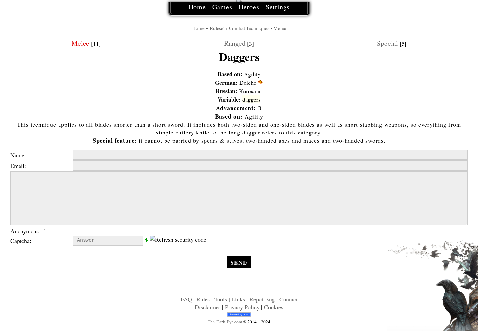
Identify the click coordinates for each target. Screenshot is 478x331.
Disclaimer (207, 307)
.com (225, 322)
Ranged (235, 43)
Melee (279, 28)
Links (238, 299)
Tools (220, 299)
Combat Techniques (249, 28)
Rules (203, 299)
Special (387, 43)
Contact (288, 299)
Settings (278, 7)
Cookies (273, 307)
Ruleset (217, 28)
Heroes (249, 7)
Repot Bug (262, 299)
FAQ (186, 299)
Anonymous (25, 231)
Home (197, 7)
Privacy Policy (242, 307)
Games (222, 7)
